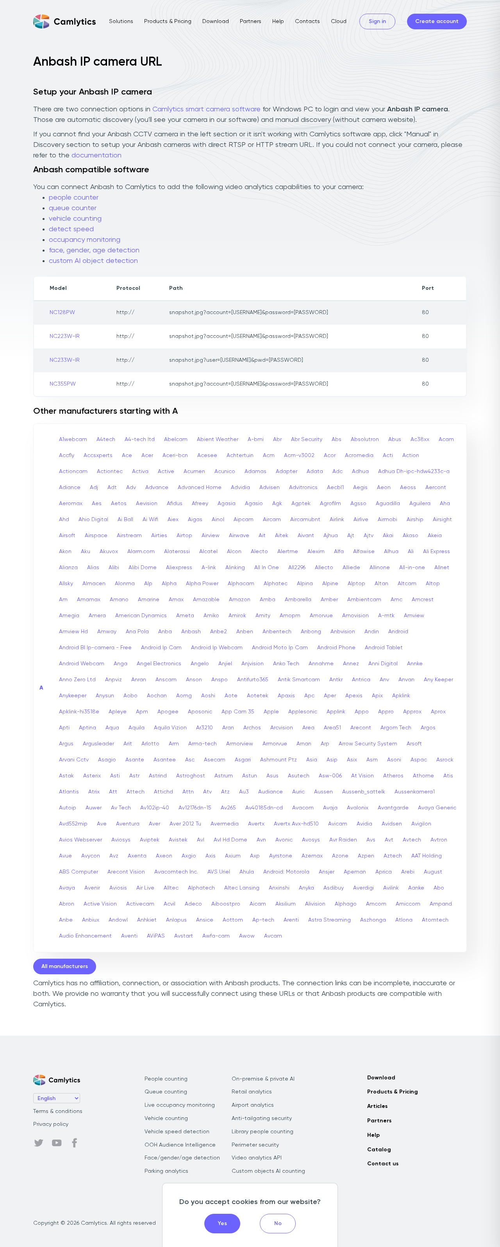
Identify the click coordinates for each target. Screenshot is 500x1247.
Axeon (164, 856)
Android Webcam (81, 663)
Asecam (214, 760)
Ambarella (298, 599)
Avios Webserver (80, 840)
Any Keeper (438, 679)
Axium (233, 856)
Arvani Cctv (74, 760)
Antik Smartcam (299, 679)
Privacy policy (50, 1124)
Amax (176, 599)
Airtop (184, 535)
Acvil (169, 904)
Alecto (259, 551)
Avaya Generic (437, 808)
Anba (165, 631)
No (278, 1223)
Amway (106, 631)
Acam (446, 439)
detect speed (71, 229)
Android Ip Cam (161, 647)
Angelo (200, 663)
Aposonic (200, 712)
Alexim (316, 551)
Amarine (148, 599)
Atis (448, 776)
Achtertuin (240, 455)
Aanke (416, 888)
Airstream (129, 535)
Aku (85, 551)
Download (215, 21)
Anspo (219, 679)
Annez (351, 663)
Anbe (66, 920)
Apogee (168, 712)
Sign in (377, 21)
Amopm (290, 615)
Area (308, 728)
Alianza (68, 567)
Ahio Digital (93, 519)
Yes (222, 1223)
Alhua (391, 551)
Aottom (233, 920)
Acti (388, 455)
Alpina (305, 583)
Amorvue (321, 615)
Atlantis (69, 792)
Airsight (442, 519)
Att (113, 792)
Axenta (137, 856)
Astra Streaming (329, 920)
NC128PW (62, 312)
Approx (412, 712)
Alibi (114, 567)
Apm (142, 712)
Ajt (350, 535)
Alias (93, 567)
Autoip (67, 808)
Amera (97, 615)
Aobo (130, 696)
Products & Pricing (167, 21)
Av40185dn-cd (264, 808)
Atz (225, 792)
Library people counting (262, 1131)
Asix (352, 760)
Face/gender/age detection (182, 1158)
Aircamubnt (305, 519)
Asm (372, 760)
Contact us (382, 1164)
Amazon (239, 599)
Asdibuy (333, 888)
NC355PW (63, 384)
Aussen (323, 792)
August (433, 872)
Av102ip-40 (154, 808)
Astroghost (190, 776)
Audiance (270, 792)
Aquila (137, 728)
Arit (127, 744)
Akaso (410, 535)
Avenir (92, 888)
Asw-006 (330, 776)
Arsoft (414, 744)
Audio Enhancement (85, 936)
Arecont (360, 728)
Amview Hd (73, 631)
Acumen (194, 471)
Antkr (336, 679)
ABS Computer (78, 872)
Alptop (356, 583)
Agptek (301, 503)
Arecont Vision (126, 872)
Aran (228, 728)
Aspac (419, 760)
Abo (439, 888)
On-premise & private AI (263, 1079)
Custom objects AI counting (268, 1171)
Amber (329, 599)
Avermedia (225, 824)
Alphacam (241, 583)
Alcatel (208, 551)
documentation (96, 155)
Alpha (169, 583)
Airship (415, 519)
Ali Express (436, 551)
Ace (127, 455)
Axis (210, 856)
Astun (249, 776)
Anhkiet (147, 920)
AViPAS (156, 936)
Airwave (239, 535)
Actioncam (73, 471)
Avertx (256, 824)
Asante (134, 760)
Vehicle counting (166, 1118)
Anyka (306, 888)
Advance (156, 487)
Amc (396, 599)
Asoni (394, 760)
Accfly (66, 455)
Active (166, 471)
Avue (65, 856)
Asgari (243, 760)
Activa (140, 471)
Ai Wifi (150, 519)
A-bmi (256, 439)
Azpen (366, 856)
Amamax (88, 599)
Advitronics (303, 487)
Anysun (105, 696)
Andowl (118, 920)
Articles (377, 1106)
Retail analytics (252, 1092)
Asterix (92, 776)
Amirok (237, 615)
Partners (250, 21)
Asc (190, 760)
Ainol (218, 519)
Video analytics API (257, 1158)
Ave (102, 824)
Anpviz (113, 679)
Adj (94, 487)
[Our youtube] (56, 1143)
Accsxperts (98, 455)
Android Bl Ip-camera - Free (95, 647)
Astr (134, 776)
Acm (269, 455)
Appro (386, 712)
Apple (271, 712)
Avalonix (357, 808)
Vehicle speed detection (177, 1131)
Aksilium (285, 904)
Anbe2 (218, 631)
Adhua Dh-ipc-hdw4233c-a (414, 471)
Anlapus (176, 920)
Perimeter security (255, 1145)
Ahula (246, 872)
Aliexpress (179, 567)
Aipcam (244, 519)
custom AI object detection (93, 260)
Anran (138, 679)
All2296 (296, 567)
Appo (362, 712)
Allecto (324, 567)
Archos (252, 728)
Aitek (281, 535)
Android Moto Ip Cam (280, 647)
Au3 (244, 792)
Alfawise (364, 551)
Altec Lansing (241, 888)
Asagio (107, 760)
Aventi (129, 936)
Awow (247, 936)
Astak (66, 776)
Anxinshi (279, 888)
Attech (136, 792)
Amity (262, 615)
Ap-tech (263, 920)
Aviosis (118, 888)
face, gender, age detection (94, 250)
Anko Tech (286, 663)
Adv (131, 487)
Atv (207, 792)
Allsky (66, 583)
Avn (261, 840)
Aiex (173, 519)
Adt (112, 487)
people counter (73, 197)
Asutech (298, 776)
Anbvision (342, 631)
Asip (332, 760)
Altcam (407, 583)
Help (278, 21)
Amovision (355, 615)
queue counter (72, 208)
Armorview (239, 744)
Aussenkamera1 (415, 792)
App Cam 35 (237, 712)
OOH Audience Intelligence (180, 1145)
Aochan (157, 696)
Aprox (438, 712)
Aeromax (70, 503)
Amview (414, 615)
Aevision (146, 503)
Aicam (258, 904)
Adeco (193, 904)
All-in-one (412, 567)
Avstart (183, 936)
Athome (423, 776)
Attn (188, 792)
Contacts (307, 21)
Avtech (412, 840)
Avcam (273, 936)
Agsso (358, 503)
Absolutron (365, 439)
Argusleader (98, 744)
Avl (200, 840)
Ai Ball (125, 519)
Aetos (119, 503)
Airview (211, 535)
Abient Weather (217, 439)
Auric (298, 792)
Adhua (360, 471)
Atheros (393, 776)
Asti (115, 776)
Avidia (364, 824)
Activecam (140, 904)
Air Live (145, 888)
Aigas (195, 519)
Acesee (207, 455)
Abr (277, 439)
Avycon (90, 856)
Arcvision (281, 728)
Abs (336, 439)
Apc (309, 696)
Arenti (291, 920)
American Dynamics (141, 615)
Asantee (165, 760)
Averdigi (363, 888)
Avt (389, 840)
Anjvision (252, 663)
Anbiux (90, 920)
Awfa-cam (216, 936)
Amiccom (408, 904)
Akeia (435, 535)
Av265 (228, 808)
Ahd (64, 519)
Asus (272, 776)
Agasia (227, 503)
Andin (371, 631)
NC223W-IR (65, 336)
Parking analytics (166, 1171)
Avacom (303, 808)
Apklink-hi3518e (79, 712)
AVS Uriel (218, 872)
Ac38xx (420, 439)
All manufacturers (64, 966)
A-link (209, 567)
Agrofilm (330, 503)
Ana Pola (137, 631)
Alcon (234, 551)
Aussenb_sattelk (363, 792)
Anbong (311, 631)
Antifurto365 (252, 679)
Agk (277, 503)
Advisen (269, 487)
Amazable (206, 599)
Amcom (376, 904)
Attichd (163, 792)
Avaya (67, 888)
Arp (325, 744)
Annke (415, 663)
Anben (244, 631)
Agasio (254, 503)
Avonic (284, 840)
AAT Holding (426, 856)
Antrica (361, 679)
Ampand (441, 904)
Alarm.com (141, 551)
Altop (433, 583)
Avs (370, 840)
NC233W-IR (65, 360)
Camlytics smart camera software (206, 109)
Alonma (125, 583)
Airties (159, 535)
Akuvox (109, 551)
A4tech (105, 439)
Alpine (330, 583)
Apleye (118, 712)
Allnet (441, 567)
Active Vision (100, 904)
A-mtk (386, 615)
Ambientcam (364, 599)
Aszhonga (373, 920)
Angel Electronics (159, 663)
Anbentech (276, 631)
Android (398, 631)
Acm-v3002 (299, 455)
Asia (311, 760)
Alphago (346, 904)
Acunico (224, 471)
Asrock (445, 760)
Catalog (379, 1149)
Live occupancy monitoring (180, 1105)
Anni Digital (383, 663)
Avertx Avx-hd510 (296, 824)
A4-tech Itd (140, 439)
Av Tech (121, 808)
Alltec (171, 888)
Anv (384, 679)
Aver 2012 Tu (185, 824)
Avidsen (392, 824)
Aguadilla (388, 503)
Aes (97, 503)
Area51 (332, 728)
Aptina (87, 728)
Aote (231, 696)
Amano (119, 599)
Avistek (178, 840)
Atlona (403, 920)
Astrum (223, 776)
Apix (377, 696)
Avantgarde (393, 808)
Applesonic (302, 712)
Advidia (240, 487)
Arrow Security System (368, 744)
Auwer (94, 808)
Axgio (189, 856)
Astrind (158, 776)
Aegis (360, 487)
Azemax (312, 856)
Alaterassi (177, 551)
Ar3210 (204, 728)
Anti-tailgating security (262, 1118)
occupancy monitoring (84, 239)
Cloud (338, 21)
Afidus (174, 503)
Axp (255, 856)
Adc (337, 471)
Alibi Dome (143, 567)
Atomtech (435, 920)
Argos (428, 728)
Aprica (383, 872)
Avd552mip (73, 824)
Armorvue (274, 744)
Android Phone (336, 647)
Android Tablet (384, 647)
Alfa (339, 551)
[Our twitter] (38, 1143)
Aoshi (208, 696)
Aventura (127, 824)
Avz (113, 856)
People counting (166, 1079)
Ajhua (330, 535)
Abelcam (176, 439)
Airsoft (67, 535)
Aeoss (408, 487)
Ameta (185, 615)
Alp (148, 583)
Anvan (406, 679)
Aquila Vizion (170, 728)
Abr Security (306, 439)
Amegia (69, 615)
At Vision (362, 776)
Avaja (330, 808)
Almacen (93, 583)
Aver (154, 824)
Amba (267, 599)
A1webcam (73, 439)
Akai (388, 535)
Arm (174, 744)
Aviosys (120, 840)
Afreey (200, 503)
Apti (64, 728)
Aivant (306, 535)
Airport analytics (253, 1105)
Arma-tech (202, 744)
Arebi (407, 872)
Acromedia (359, 455)
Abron (66, 904)
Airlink (337, 519)
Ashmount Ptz (278, 760)
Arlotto (150, 744)
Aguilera (419, 503)
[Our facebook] (74, 1143)
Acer (147, 455)
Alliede (351, 567)
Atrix (94, 792)
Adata (315, 471)
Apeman (355, 872)
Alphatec (276, 583)
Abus (394, 439)
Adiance (69, 487)
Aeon (384, 487)
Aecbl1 (335, 487)
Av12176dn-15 (195, 808)
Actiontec (110, 471)
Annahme (321, 663)
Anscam (166, 679)
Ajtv (368, 535)
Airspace (96, 535)
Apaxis (286, 696)
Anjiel (225, 663)
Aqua (112, 728)
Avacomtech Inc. (176, 872)
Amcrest (423, 599)
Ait (262, 535)
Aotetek (257, 696)
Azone (340, 856)
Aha (445, 503)
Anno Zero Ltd (77, 679)
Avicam (337, 824)
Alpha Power (202, 583)
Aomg (184, 696)
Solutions (121, 21)
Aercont (435, 487)
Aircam (272, 519)
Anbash (191, 631)
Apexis (353, 696)
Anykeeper (72, 696)
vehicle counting (75, 218)
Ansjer (326, 872)
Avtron (438, 840)
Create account (437, 21)
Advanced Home (199, 487)
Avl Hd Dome (230, 840)
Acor (330, 455)
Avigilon (421, 824)
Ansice (204, 920)
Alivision (315, 904)
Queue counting (166, 1092)
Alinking (235, 567)
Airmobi (387, 519)
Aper (330, 696)
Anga (120, 663)
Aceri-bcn (175, 455)
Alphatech (201, 888)
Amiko (211, 615)
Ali (411, 551)
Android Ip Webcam (217, 647)
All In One (266, 567)
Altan (381, 583)
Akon (65, 551)
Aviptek (149, 840)
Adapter (286, 471)
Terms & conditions (57, 1111)
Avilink (391, 888)
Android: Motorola (286, 872)
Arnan (303, 744)
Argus (66, 744)
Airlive (361, 519)
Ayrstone (280, 856)
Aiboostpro (225, 904)
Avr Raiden (343, 840)
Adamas (255, 471)
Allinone (380, 567)
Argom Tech (395, 728)
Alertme (287, 551)
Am (63, 599)
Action (410, 455)
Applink (336, 712)
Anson (194, 679)
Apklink (401, 696)
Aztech (393, 856)
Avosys (311, 840)
